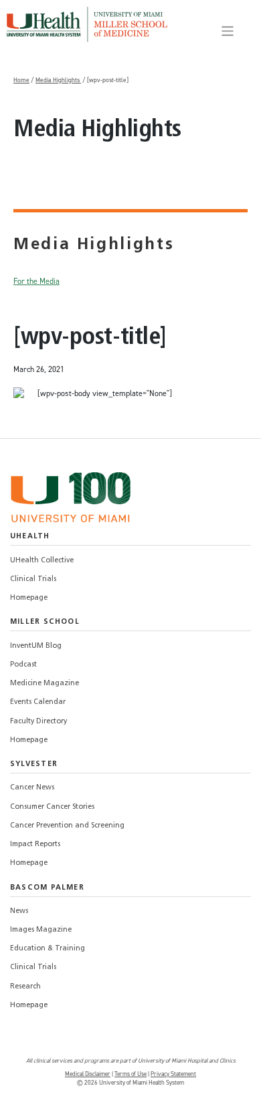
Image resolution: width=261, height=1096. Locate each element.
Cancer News (32, 787)
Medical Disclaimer (87, 1074)
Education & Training (47, 948)
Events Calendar (38, 702)
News (19, 911)
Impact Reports (35, 844)
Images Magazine (41, 930)
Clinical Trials (33, 579)
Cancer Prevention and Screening (67, 826)
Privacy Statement (173, 1074)
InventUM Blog (36, 646)
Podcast (23, 665)
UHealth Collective (42, 560)
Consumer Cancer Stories (52, 807)
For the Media (36, 281)
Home (21, 80)
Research (25, 986)
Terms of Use (130, 1074)
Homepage (29, 598)
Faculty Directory (38, 721)
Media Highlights (58, 80)
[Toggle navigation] (228, 31)
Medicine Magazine (44, 683)
